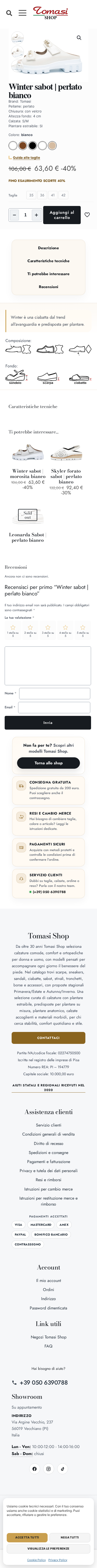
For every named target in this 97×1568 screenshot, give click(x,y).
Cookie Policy (36, 1560)
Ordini (48, 1290)
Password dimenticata (48, 1308)
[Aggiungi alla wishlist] (41, 452)
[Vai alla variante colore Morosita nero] (32, 149)
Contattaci (48, 1038)
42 (63, 195)
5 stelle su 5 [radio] (83, 634)
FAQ (48, 1346)
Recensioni (48, 287)
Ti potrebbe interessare (48, 274)
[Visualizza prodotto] (41, 444)
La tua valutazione (19, 617)
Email (10, 707)
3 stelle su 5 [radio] (48, 634)
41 (53, 195)
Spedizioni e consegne (48, 1153)
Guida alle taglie (26, 157)
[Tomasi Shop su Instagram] (48, 1468)
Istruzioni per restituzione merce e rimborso (48, 1201)
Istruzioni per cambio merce (48, 1189)
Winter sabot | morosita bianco (28, 473)
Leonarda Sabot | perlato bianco (27, 537)
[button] (9, 13)
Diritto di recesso (48, 1143)
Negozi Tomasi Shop (48, 1337)
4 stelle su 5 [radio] (65, 634)
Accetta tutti (27, 1537)
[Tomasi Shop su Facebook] (34, 1468)
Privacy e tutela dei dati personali (49, 1171)
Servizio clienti (48, 1125)
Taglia (13, 195)
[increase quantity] (36, 215)
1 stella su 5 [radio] (13, 634)
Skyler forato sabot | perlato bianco (66, 476)
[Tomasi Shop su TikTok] (62, 1468)
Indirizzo (48, 1299)
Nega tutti (70, 1537)
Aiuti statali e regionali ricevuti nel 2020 (48, 1087)
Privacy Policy (57, 1560)
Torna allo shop (49, 763)
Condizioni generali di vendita (48, 1134)
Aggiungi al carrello (62, 214)
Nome (11, 693)
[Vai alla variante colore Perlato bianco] (42, 149)
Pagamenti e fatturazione (48, 1162)
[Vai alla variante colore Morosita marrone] (22, 149)
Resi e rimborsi (48, 1180)
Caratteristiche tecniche (48, 261)
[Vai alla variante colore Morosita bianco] (13, 149)
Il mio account (48, 1281)
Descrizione (48, 248)
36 (42, 195)
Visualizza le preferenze (48, 1548)
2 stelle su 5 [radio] (30, 634)
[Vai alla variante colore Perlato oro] (52, 149)
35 (31, 195)
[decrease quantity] (14, 215)
